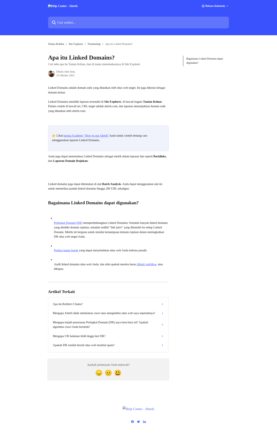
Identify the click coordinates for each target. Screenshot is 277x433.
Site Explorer (76, 44)
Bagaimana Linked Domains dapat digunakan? (204, 60)
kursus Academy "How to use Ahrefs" (86, 135)
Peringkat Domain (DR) (68, 222)
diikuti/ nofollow (146, 264)
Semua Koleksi (56, 44)
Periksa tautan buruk (66, 250)
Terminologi (94, 44)
